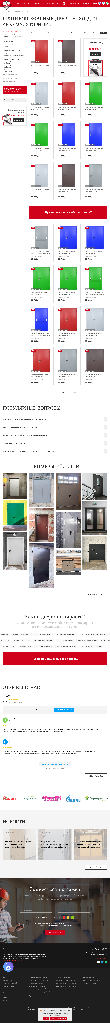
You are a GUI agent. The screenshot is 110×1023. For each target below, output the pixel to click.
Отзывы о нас (7, 989)
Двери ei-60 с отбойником (11, 59)
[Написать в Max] (99, 3)
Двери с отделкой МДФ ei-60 (12, 50)
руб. (35, 73)
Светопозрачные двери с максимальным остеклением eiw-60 (14, 47)
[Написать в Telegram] (103, 3)
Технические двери (10, 75)
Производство (7, 980)
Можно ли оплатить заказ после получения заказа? (26, 419)
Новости (5, 997)
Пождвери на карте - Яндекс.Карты (55, 768)
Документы (6, 992)
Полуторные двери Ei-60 (37, 983)
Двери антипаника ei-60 (11, 53)
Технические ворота (10, 82)
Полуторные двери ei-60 (12, 36)
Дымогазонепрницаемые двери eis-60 (14, 56)
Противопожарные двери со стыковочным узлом (12, 70)
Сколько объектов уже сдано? (16, 443)
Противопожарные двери (12, 31)
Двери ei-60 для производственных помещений (14, 66)
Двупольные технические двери (66, 986)
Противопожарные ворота (12, 78)
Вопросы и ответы (8, 986)
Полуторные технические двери (66, 983)
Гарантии (6, 995)
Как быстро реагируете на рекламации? (20, 427)
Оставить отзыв (64, 710)
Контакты (6, 1000)
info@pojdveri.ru (73, 3)
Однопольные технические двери (67, 980)
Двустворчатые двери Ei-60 (38, 986)
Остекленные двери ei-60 (11, 44)
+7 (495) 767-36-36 (90, 3)
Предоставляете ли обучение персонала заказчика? (25, 435)
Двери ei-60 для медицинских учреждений (12, 62)
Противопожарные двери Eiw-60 (39, 992)
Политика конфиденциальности (13, 960)
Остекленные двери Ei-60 (37, 989)
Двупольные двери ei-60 (12, 39)
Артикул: (10, 100)
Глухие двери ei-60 (9, 41)
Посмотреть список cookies (59, 1018)
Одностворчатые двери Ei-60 (38, 980)
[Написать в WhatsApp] (107, 3)
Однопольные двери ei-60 (13, 34)
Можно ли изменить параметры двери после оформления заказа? (32, 451)
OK (46, 1018)
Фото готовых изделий (10, 983)
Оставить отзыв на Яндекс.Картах (55, 764)
